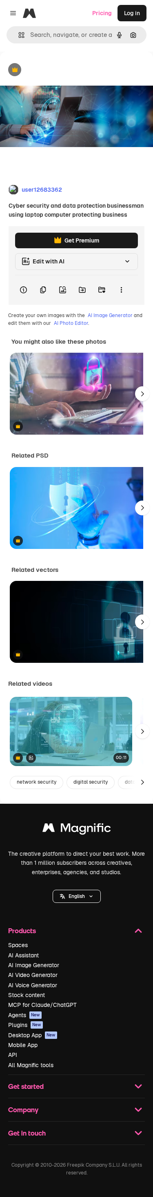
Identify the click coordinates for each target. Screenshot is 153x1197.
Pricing (102, 13)
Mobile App (23, 1045)
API (12, 1055)
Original (52, 70)
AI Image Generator (110, 315)
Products (22, 930)
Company (23, 1109)
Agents (24, 1015)
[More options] (121, 290)
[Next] (142, 394)
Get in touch (27, 1133)
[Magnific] (76, 829)
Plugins (24, 1025)
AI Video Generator (33, 975)
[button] (77, 896)
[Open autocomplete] (18, 35)
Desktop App (31, 1035)
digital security (90, 782)
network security (36, 782)
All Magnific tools (30, 1065)
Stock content (26, 995)
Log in (132, 13)
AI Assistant (23, 955)
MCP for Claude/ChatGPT (42, 1005)
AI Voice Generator (32, 985)
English (77, 896)
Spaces (18, 945)
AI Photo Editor (71, 323)
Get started (26, 1086)
